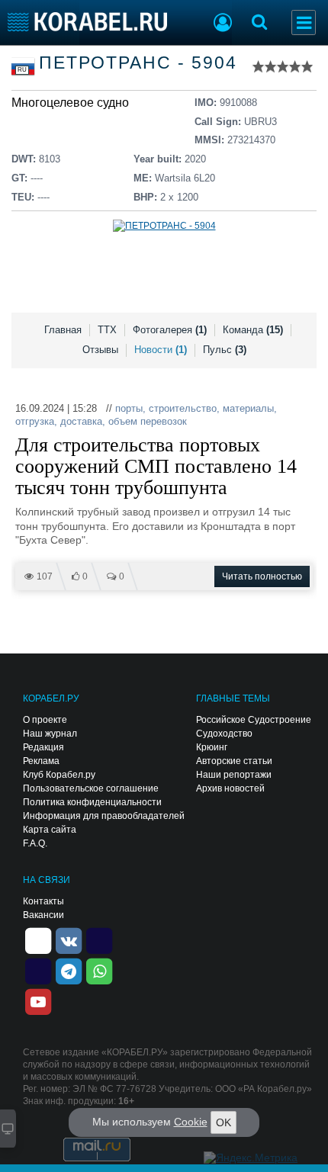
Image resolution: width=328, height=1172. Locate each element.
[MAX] (38, 970)
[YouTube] (38, 1000)
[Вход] (223, 24)
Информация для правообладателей (104, 816)
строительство (183, 408)
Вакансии (43, 915)
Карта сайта (49, 829)
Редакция (43, 747)
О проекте (45, 719)
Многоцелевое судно (70, 102)
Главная (63, 330)
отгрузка (34, 421)
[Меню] (303, 22)
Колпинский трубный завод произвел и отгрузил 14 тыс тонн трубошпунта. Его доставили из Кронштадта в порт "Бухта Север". (155, 526)
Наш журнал (50, 733)
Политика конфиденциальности (92, 802)
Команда (253, 330)
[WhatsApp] (99, 970)
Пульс (224, 349)
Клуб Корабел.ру (59, 774)
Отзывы (100, 349)
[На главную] (87, 21)
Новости (160, 349)
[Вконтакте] (68, 939)
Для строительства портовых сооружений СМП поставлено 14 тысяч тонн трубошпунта (156, 467)
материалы (248, 408)
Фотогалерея (170, 330)
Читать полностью (262, 576)
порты (129, 408)
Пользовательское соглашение (91, 788)
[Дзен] (38, 939)
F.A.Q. (35, 843)
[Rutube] (99, 939)
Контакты (43, 901)
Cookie (190, 1122)
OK (223, 1122)
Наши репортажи (234, 774)
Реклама (41, 761)
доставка (81, 421)
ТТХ (107, 330)
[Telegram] (68, 970)
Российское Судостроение (253, 719)
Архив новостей (230, 788)
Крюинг (211, 747)
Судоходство (224, 733)
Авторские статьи (234, 761)
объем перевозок (147, 421)
